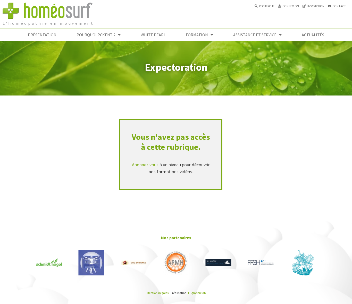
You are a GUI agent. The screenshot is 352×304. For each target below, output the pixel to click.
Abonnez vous (145, 165)
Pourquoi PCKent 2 (96, 34)
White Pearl (153, 34)
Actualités (313, 34)
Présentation (42, 34)
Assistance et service (254, 34)
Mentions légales (158, 293)
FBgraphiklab (197, 293)
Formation (197, 34)
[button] (264, 6)
